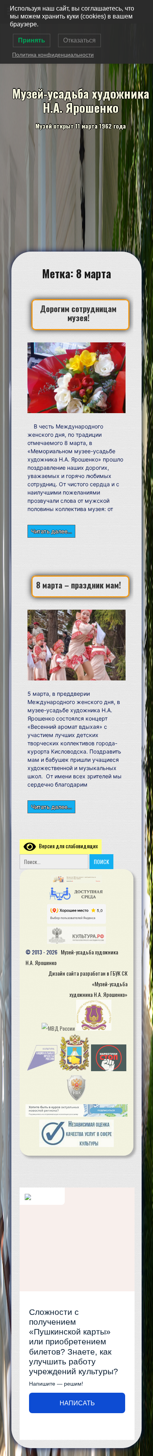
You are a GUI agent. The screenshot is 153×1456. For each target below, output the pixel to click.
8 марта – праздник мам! (78, 585)
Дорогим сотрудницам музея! (78, 313)
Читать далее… (51, 531)
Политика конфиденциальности (53, 54)
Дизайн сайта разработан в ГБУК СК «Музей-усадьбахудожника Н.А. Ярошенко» (88, 983)
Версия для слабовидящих (67, 846)
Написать (77, 1403)
